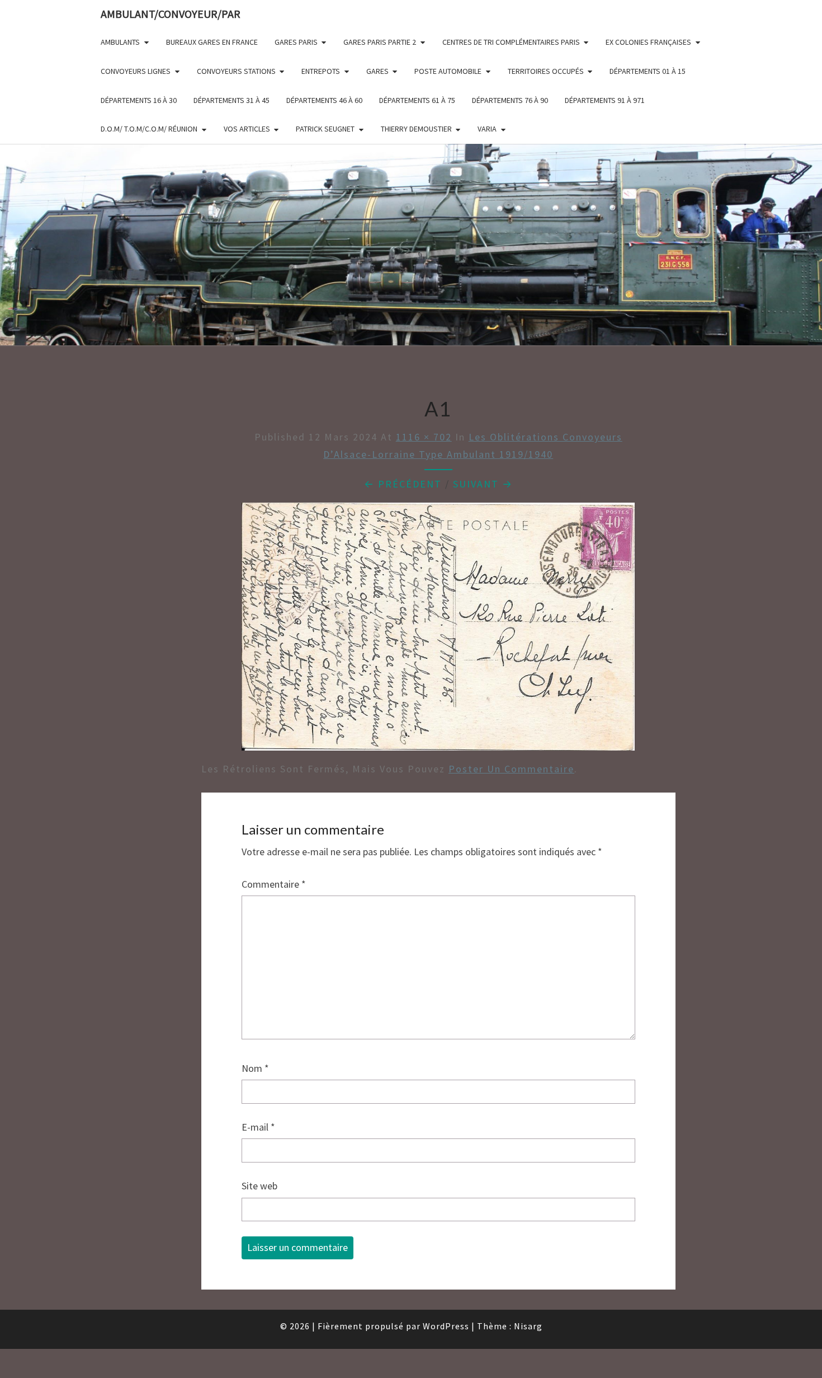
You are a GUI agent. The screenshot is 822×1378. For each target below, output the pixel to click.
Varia (487, 129)
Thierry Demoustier (416, 129)
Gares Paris (296, 42)
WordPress (446, 1326)
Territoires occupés (546, 71)
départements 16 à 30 (139, 100)
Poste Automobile (447, 71)
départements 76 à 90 (510, 100)
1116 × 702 (424, 436)
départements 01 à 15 (648, 71)
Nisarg (528, 1326)
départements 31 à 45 (231, 100)
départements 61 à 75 (417, 100)
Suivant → (483, 483)
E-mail (258, 1127)
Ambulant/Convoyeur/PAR (170, 14)
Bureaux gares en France (212, 42)
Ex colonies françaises (648, 42)
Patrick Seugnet (325, 129)
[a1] (438, 630)
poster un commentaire (511, 768)
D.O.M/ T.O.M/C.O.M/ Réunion (149, 129)
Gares (377, 71)
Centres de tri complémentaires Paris (511, 42)
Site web (259, 1185)
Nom (255, 1068)
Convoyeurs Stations (236, 71)
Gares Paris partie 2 (379, 42)
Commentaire (274, 884)
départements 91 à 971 (605, 100)
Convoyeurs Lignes (136, 71)
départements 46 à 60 (324, 100)
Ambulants (120, 42)
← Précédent (403, 483)
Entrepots (320, 71)
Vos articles (247, 129)
